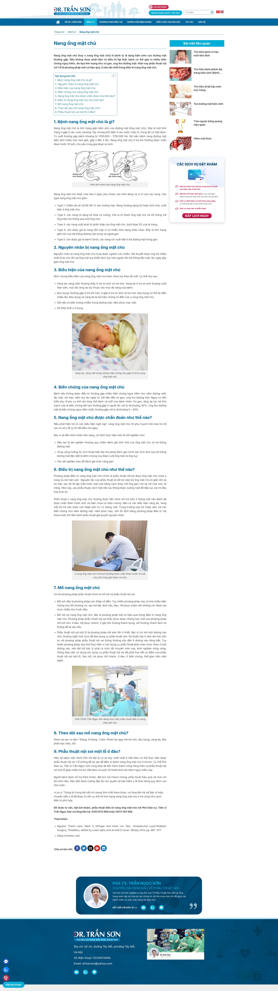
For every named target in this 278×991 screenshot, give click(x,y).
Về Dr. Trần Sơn (73, 22)
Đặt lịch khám (14, 984)
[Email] (143, 907)
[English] (222, 11)
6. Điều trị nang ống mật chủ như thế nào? (80, 100)
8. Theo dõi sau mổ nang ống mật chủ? (77, 108)
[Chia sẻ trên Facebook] (77, 848)
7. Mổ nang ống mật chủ (69, 104)
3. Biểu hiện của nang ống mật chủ (75, 88)
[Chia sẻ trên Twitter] (84, 848)
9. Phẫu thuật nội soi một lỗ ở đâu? (75, 112)
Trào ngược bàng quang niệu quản (208, 123)
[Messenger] (161, 907)
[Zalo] (152, 907)
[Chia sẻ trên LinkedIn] (104, 848)
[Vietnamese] (218, 11)
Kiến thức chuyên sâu (168, 22)
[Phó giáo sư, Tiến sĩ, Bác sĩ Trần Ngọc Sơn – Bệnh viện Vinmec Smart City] (72, 10)
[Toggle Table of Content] (112, 76)
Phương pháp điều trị (110, 22)
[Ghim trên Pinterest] (97, 848)
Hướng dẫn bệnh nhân (139, 22)
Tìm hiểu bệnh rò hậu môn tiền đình (206, 53)
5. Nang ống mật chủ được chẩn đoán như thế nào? (85, 96)
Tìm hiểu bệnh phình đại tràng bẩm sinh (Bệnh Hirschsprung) (208, 71)
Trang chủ (59, 32)
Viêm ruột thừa (202, 138)
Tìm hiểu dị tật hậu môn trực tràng (207, 88)
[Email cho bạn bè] (90, 848)
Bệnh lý (90, 22)
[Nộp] (211, 12)
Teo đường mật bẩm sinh (208, 103)
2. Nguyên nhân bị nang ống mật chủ (77, 84)
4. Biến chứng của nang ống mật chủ (77, 92)
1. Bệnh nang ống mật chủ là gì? (73, 80)
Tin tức (189, 22)
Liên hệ (201, 22)
